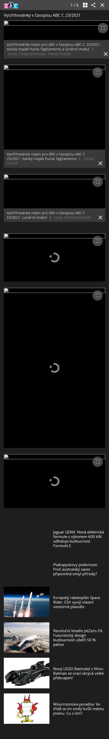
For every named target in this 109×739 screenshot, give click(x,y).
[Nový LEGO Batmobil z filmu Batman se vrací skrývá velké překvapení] (26, 673)
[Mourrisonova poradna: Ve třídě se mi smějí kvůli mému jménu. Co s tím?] (26, 708)
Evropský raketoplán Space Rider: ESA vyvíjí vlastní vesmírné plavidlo (76, 602)
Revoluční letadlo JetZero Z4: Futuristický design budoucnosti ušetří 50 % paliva (78, 637)
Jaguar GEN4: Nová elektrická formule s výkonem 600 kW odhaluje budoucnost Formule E (78, 538)
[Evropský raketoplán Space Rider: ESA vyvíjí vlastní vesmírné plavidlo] (26, 602)
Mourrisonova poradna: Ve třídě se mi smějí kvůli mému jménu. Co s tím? (78, 709)
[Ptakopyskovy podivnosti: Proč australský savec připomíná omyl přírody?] (26, 569)
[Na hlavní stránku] (11, 5)
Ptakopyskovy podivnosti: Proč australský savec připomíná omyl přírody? (75, 569)
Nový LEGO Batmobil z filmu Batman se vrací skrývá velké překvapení (78, 673)
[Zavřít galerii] (101, 5)
